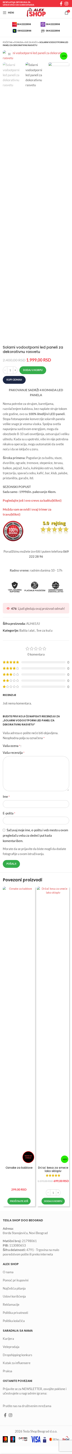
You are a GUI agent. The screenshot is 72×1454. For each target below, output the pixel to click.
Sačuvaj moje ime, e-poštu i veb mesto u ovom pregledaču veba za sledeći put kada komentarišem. (35, 835)
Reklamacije (11, 1304)
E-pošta (9, 813)
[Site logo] (36, 12)
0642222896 (24, 24)
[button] (53, 1201)
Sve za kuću (31, 42)
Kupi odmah (14, 379)
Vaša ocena (11, 745)
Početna (8, 42)
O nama (8, 1272)
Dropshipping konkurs (17, 1355)
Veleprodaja (11, 1347)
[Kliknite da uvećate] (9, 54)
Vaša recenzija (13, 753)
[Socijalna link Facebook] (61, 3)
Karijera (8, 1339)
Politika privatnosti (15, 1313)
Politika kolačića (14, 1321)
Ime (6, 796)
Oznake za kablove (19, 1168)
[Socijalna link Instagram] (66, 3)
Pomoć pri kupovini (15, 1280)
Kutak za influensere (16, 1363)
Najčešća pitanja (14, 1288)
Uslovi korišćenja (14, 1296)
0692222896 (24, 30)
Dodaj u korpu (32, 370)
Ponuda (18, 42)
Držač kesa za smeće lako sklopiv (53, 1169)
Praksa (7, 1371)
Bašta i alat (27, 630)
